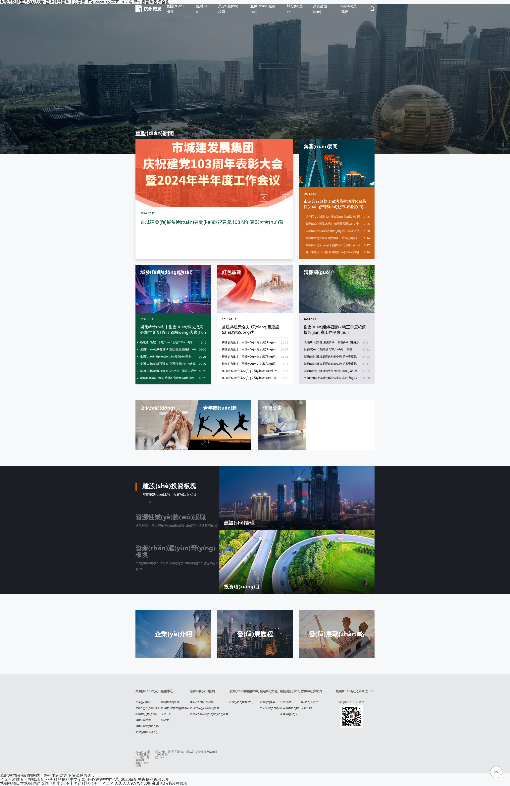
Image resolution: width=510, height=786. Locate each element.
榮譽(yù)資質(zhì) (146, 732)
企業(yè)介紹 (143, 702)
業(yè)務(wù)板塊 (202, 691)
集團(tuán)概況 (146, 691)
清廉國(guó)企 (289, 714)
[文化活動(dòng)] (167, 425)
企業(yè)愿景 (268, 702)
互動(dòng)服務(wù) (244, 691)
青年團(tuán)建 (289, 708)
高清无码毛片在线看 (170, 783)
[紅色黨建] (255, 288)
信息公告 (166, 714)
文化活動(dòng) (270, 708)
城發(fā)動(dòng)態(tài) (175, 708)
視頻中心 (166, 720)
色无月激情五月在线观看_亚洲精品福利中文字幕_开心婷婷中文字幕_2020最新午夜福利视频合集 (85, 779)
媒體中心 (167, 691)
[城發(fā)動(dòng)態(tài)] (173, 288)
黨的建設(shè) (290, 691)
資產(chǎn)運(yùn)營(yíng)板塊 (209, 714)
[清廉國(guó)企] (337, 288)
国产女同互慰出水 (49, 783)
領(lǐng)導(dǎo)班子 (147, 708)
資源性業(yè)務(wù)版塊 (205, 708)
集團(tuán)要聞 (170, 702)
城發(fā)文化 (269, 691)
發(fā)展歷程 (143, 720)
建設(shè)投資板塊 (201, 702)
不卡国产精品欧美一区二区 (90, 783)
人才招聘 (306, 708)
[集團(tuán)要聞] (337, 162)
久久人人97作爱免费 (133, 783)
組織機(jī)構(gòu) (146, 714)
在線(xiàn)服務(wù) (241, 702)
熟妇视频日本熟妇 (16, 783)
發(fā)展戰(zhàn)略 (147, 726)
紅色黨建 (285, 702)
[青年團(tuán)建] (219, 425)
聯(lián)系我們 (311, 691)
